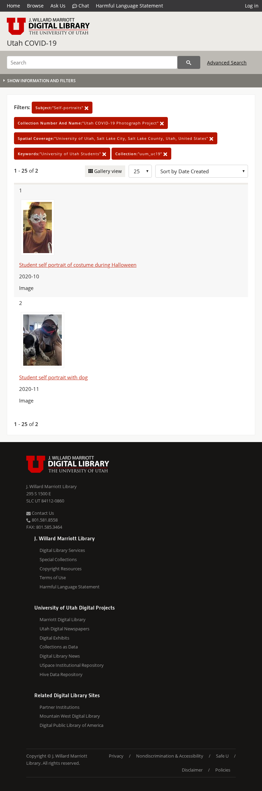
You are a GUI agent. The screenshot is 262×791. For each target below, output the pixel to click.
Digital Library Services (62, 550)
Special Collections (58, 559)
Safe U (222, 756)
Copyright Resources (61, 569)
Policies (222, 770)
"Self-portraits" (60, 107)
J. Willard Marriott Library (51, 486)
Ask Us (58, 5)
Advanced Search (227, 62)
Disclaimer (192, 770)
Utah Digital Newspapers (64, 629)
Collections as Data (59, 647)
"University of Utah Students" (60, 153)
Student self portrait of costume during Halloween (77, 264)
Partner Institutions (59, 707)
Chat (83, 5)
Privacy (116, 756)
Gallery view (107, 171)
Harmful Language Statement (129, 5)
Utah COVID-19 (32, 43)
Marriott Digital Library (63, 619)
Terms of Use (53, 577)
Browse (35, 5)
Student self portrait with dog (53, 377)
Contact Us (42, 513)
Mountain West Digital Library (70, 716)
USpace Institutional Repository (72, 665)
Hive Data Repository (61, 674)
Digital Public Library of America (71, 725)
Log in (252, 5)
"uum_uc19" (139, 153)
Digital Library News (60, 656)
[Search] (188, 62)
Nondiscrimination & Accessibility (169, 756)
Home (13, 5)
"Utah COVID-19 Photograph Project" (89, 123)
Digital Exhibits (54, 638)
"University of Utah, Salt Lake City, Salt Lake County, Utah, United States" (113, 138)
